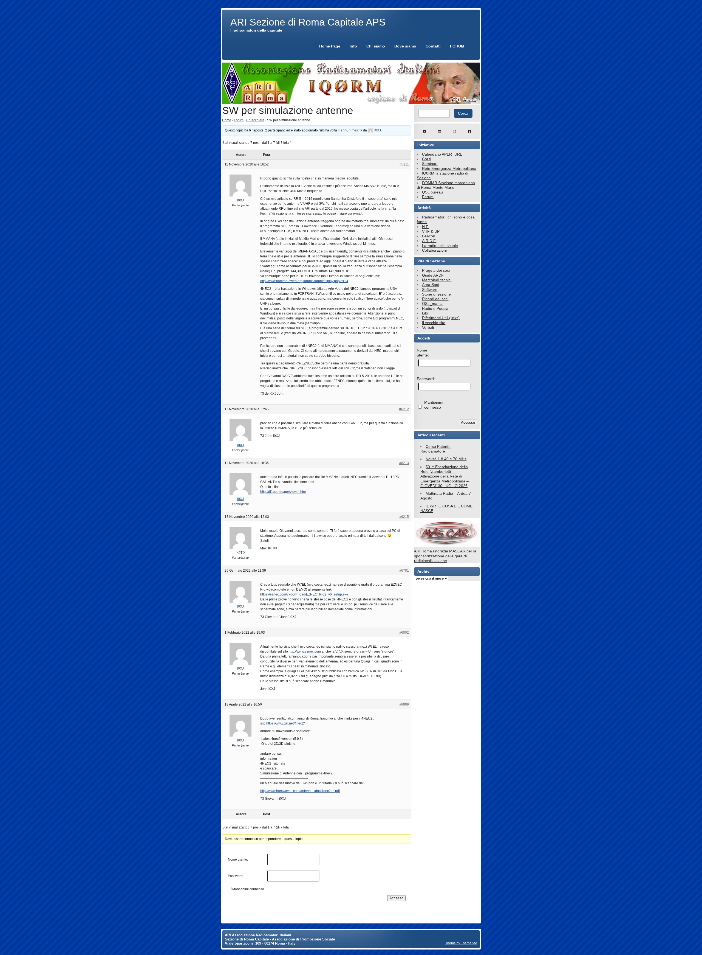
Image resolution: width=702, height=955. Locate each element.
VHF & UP (431, 231)
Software (429, 289)
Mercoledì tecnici (436, 280)
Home (226, 120)
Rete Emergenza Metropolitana (449, 168)
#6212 (404, 409)
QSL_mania (432, 303)
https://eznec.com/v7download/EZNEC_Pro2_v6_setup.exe (304, 594)
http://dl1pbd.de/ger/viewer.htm (283, 492)
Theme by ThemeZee (461, 943)
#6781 (404, 570)
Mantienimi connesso (248, 889)
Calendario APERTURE (442, 154)
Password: (236, 876)
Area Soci (430, 284)
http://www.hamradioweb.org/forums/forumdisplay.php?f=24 (304, 281)
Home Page (329, 46)
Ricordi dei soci (435, 299)
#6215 (404, 517)
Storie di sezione (436, 294)
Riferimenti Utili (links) (441, 318)
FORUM (457, 46)
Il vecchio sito (433, 323)
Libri (425, 313)
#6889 (404, 704)
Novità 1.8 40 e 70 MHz (446, 459)
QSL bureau (432, 192)
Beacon (428, 236)
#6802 (404, 632)
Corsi (426, 159)
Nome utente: (238, 859)
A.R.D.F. (429, 240)
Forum (239, 120)
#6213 (404, 463)
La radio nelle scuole (440, 245)
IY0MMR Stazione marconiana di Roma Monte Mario (446, 185)
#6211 (404, 164)
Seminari (429, 163)
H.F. (425, 226)
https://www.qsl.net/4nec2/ (285, 723)
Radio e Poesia (435, 308)
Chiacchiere (255, 120)
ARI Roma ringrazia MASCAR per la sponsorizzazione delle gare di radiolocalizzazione (445, 556)
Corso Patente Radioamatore (435, 448)
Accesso (396, 898)
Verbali (428, 327)
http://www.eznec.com (305, 651)
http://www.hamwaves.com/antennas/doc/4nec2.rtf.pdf (300, 791)
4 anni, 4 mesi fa (350, 130)
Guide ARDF (433, 275)
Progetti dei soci (436, 270)
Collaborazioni (434, 250)
